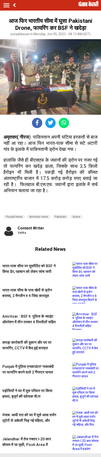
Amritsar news (38, 216)
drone (76, 216)
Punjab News (14, 216)
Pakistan (60, 216)
